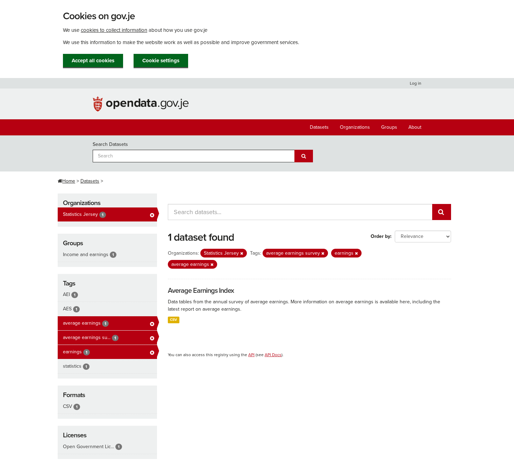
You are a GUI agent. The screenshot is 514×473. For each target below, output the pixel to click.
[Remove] (241, 253)
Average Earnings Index (201, 291)
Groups (389, 127)
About (414, 127)
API (251, 354)
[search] (441, 212)
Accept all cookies (93, 60)
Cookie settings (160, 60)
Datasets (319, 127)
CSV (173, 319)
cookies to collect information (114, 30)
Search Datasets (110, 144)
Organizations (355, 127)
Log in (415, 83)
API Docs (273, 354)
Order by (380, 236)
